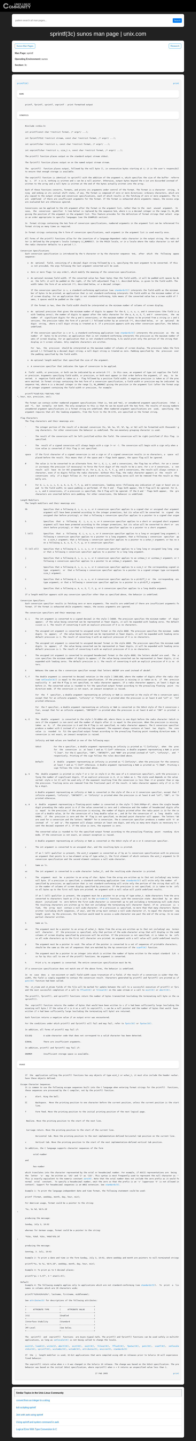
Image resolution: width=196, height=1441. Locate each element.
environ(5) (105, 1349)
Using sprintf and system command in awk (37, 1422)
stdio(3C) (30, 1349)
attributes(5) (37, 1300)
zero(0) (88, 1179)
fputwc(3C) (145, 1023)
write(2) (51, 1346)
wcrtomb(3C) (102, 899)
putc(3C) (29, 981)
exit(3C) (150, 990)
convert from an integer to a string (33, 1400)
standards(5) (121, 290)
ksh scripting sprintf (26, 1407)
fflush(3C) (86, 990)
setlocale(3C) (48, 680)
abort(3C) (164, 990)
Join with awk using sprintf (29, 1415)
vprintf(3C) (44, 1349)
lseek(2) (40, 1346)
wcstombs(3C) (59, 1349)
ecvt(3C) (76, 1346)
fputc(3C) (130, 1023)
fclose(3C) (102, 990)
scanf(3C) (141, 947)
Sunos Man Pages (25, 46)
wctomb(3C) (74, 1349)
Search (177, 20)
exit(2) (29, 1346)
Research (175, 46)
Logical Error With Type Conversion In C (36, 1429)
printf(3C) (23, 83)
